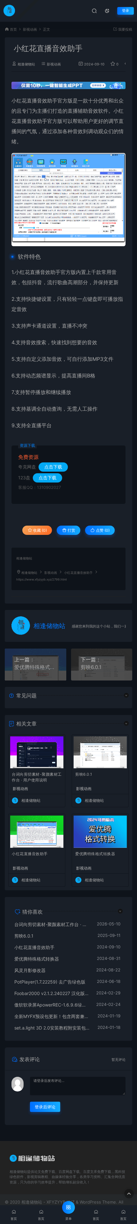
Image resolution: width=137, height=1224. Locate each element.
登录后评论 (45, 1106)
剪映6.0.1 (91, 667)
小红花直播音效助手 (30, 853)
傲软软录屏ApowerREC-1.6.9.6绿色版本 (52, 1004)
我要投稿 (124, 29)
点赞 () (102, 530)
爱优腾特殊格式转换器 (35, 667)
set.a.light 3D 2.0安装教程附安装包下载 (52, 1027)
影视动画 (30, 29)
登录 (125, 11)
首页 (13, 29)
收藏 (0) (39, 530)
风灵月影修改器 (30, 970)
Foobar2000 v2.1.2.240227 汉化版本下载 (52, 993)
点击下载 (53, 466)
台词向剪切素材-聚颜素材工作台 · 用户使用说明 (37, 777)
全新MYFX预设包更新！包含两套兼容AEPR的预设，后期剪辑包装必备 (52, 1016)
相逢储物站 (26, 64)
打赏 (71, 530)
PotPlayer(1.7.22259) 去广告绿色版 (49, 982)
